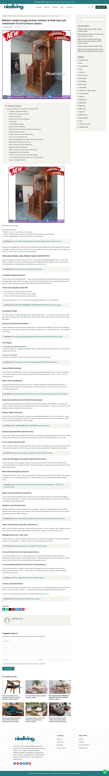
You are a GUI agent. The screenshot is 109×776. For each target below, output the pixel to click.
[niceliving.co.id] (8, 622)
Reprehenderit (83, 118)
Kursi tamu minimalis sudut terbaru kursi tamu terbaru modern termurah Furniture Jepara (39, 394)
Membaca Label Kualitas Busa (18, 147)
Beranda (38, 7)
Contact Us (69, 7)
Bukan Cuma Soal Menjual (17, 126)
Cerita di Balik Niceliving (16, 124)
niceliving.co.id (17, 619)
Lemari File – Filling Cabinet (87, 90)
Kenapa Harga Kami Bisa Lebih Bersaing (21, 134)
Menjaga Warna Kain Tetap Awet (19, 152)
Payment (81, 742)
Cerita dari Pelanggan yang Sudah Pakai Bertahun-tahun (26, 139)
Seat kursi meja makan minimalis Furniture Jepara (27, 269)
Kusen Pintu (82, 84)
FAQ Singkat (13, 121)
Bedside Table (83, 60)
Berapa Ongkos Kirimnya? (17, 132)
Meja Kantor (83, 99)
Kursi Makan (83, 78)
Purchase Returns (84, 745)
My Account (102, 7)
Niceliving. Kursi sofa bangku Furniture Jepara (25, 599)
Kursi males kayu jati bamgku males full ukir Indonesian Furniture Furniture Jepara (37, 336)
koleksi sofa (19, 300)
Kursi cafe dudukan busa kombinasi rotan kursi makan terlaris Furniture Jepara (36, 241)
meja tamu (47, 300)
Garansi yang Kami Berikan (17, 160)
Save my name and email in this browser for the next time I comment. (25, 664)
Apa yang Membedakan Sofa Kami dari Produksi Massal (26, 157)
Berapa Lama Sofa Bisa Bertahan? (19, 119)
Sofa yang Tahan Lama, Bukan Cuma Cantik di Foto (22, 109)
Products (55, 7)
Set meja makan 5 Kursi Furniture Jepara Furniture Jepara (90, 30)
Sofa (80, 121)
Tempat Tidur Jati (84, 124)
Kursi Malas (82, 81)
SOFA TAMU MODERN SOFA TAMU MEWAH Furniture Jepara (30, 425)
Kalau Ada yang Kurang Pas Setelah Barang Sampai (25, 129)
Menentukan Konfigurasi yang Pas (19, 142)
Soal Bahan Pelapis (15, 116)
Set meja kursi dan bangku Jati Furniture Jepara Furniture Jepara (32, 453)
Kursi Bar (82, 72)
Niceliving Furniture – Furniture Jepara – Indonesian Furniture (54, 773)
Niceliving (46, 594)
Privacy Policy (61, 748)
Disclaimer (60, 745)
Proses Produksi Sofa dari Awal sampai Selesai (23, 155)
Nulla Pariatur (83, 115)
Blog (62, 7)
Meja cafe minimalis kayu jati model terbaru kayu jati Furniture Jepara (91, 35)
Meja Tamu (82, 109)
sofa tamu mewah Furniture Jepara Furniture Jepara (27, 577)
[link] (3, 609)
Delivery (81, 739)
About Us (46, 7)
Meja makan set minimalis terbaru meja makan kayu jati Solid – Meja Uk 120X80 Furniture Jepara (89, 41)
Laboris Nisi (82, 87)
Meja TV (81, 112)
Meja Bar (82, 96)
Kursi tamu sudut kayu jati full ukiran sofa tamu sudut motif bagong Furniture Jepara (38, 518)
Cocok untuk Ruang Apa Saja (18, 137)
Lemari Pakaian (83, 93)
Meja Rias (82, 106)
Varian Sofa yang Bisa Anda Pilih (19, 114)
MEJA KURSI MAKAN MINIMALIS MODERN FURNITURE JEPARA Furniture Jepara (36, 305)
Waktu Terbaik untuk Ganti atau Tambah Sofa (23, 149)
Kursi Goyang (83, 75)
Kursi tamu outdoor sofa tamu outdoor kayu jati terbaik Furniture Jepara (34, 362)
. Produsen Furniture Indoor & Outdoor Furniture (54, 2)
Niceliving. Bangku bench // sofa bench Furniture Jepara (29, 546)
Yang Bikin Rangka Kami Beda (18, 111)
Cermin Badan (83, 66)
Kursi (80, 69)
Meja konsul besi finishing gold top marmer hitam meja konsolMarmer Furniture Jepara (90, 50)
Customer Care (83, 748)
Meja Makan (83, 102)
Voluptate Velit (83, 127)
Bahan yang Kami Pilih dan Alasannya (20, 144)
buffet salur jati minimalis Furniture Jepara (90, 46)
